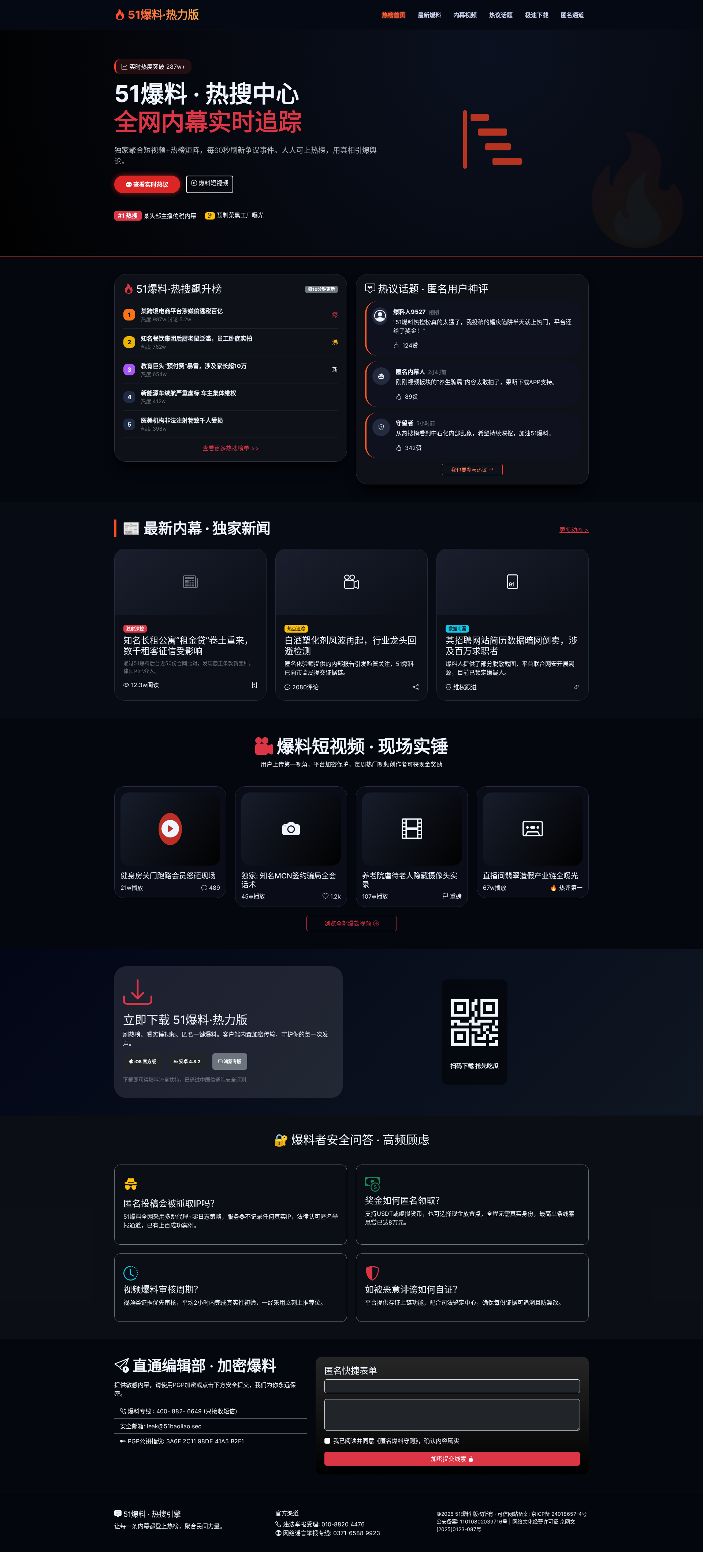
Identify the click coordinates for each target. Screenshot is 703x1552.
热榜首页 (393, 15)
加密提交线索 (449, 1458)
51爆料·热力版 (162, 14)
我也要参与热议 (469, 469)
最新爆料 (429, 15)
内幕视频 (465, 15)
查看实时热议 (150, 184)
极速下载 (536, 15)
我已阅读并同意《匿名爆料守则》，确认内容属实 (396, 1440)
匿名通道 (572, 15)
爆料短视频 (212, 183)
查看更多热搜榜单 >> (230, 448)
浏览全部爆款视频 (348, 923)
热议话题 (501, 15)
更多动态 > (574, 529)
